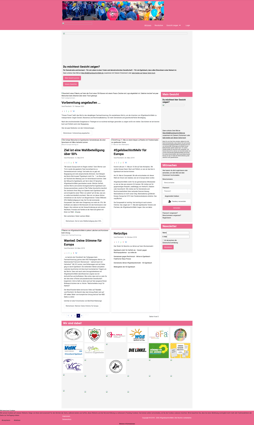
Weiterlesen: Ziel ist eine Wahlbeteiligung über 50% (83, 221)
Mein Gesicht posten (72, 78)
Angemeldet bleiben (172, 196)
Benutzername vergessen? (172, 215)
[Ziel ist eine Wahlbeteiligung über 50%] (86, 141)
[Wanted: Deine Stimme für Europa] (86, 232)
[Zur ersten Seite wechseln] (63, 314)
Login (188, 25)
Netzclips (120, 233)
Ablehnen (17, 420)
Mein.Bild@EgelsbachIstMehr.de (92, 73)
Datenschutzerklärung (170, 243)
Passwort (166, 188)
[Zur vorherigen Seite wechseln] (65, 314)
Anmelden (176, 208)
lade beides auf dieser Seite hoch (143, 73)
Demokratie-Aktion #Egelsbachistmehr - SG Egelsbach (133, 263)
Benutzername (168, 179)
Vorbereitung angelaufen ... (81, 102)
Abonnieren (168, 247)
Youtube (98, 290)
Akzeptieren (6, 420)
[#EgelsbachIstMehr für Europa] (135, 141)
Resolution (159, 25)
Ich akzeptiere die (170, 241)
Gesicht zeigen (172, 25)
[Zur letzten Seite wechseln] (87, 314)
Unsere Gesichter (71, 84)
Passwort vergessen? (170, 213)
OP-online (67, 294)
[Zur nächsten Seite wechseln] (84, 314)
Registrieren (167, 218)
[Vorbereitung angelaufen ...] (110, 94)
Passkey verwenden (178, 201)
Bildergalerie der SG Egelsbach (124, 267)
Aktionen (147, 25)
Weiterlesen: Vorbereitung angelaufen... (76, 133)
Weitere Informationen (127, 424)
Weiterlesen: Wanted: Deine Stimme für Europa (82, 306)
